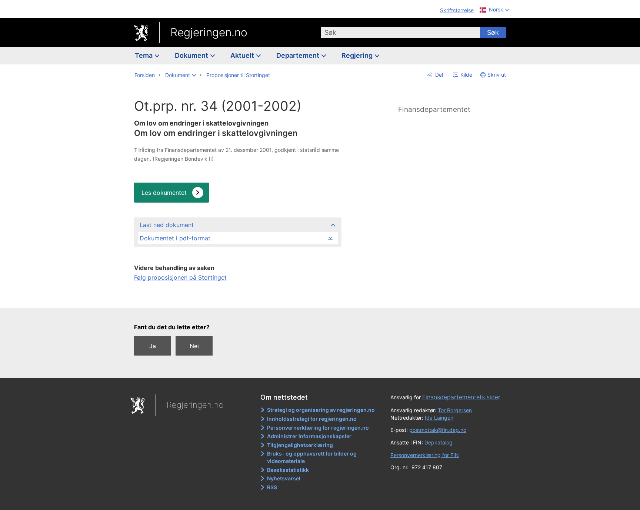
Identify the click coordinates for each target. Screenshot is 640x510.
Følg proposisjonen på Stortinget (180, 277)
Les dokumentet (164, 192)
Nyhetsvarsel (283, 478)
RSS (272, 487)
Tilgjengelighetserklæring (300, 445)
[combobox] (400, 32)
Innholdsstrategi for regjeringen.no (312, 419)
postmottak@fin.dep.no (437, 430)
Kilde (465, 74)
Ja (152, 346)
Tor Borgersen (455, 410)
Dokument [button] (192, 55)
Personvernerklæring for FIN (424, 455)
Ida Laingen (439, 417)
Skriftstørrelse (457, 10)
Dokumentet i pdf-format (175, 238)
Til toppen (237, 297)
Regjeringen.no (208, 32)
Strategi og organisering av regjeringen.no (321, 410)
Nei (194, 346)
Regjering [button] (357, 55)
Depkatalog (438, 442)
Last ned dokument (167, 225)
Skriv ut (496, 74)
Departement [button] (298, 55)
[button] (180, 75)
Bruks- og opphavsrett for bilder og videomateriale (312, 457)
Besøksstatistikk (288, 470)
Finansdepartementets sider (461, 397)
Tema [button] (144, 55)
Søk (493, 32)
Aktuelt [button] (243, 55)
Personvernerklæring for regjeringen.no (318, 427)
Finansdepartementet (434, 109)
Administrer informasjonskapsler (309, 436)
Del (438, 74)
